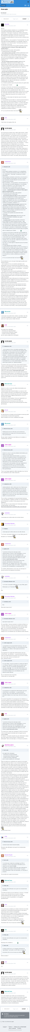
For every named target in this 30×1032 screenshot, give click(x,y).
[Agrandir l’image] (15, 84)
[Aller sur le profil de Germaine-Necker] (2, 524)
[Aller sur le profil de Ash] (2, 118)
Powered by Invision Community (15, 1029)
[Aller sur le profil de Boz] (2, 930)
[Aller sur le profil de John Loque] (2, 445)
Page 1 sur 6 (15, 18)
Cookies (19, 1028)
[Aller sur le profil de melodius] (2, 513)
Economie (14, 14)
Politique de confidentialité (20, 1026)
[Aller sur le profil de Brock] (2, 411)
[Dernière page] (28, 19)
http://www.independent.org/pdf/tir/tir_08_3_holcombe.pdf (13, 506)
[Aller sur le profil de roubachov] (2, 162)
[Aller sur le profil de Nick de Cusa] (2, 384)
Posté (10, 25)
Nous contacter (12, 1028)
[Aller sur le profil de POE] (2, 837)
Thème (10, 1026)
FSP (2, 628)
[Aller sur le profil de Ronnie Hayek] (2, 855)
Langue (5, 1026)
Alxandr (4, 12)
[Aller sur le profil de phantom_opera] (2, 745)
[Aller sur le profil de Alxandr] (2, 25)
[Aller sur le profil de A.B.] (2, 325)
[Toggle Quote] (3, 166)
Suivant (25, 18)
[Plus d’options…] (27, 25)
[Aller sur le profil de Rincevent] (2, 312)
